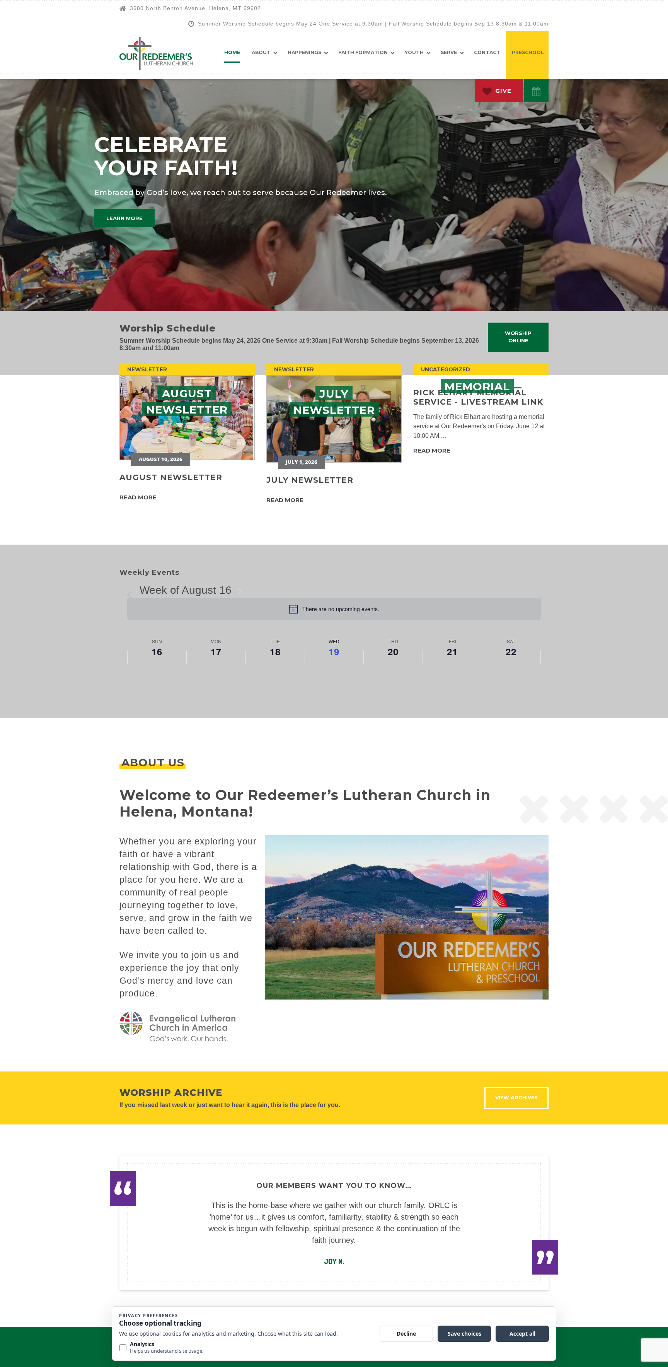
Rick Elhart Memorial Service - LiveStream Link (478, 397)
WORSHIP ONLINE (518, 336)
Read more (138, 497)
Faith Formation (363, 52)
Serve (449, 52)
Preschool (528, 52)
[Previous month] (131, 591)
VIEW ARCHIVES (516, 1097)
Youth (414, 52)
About (261, 52)
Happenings (304, 52)
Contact (487, 52)
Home (232, 52)
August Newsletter (170, 477)
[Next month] (239, 591)
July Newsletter (309, 480)
